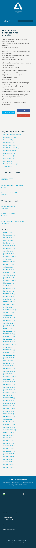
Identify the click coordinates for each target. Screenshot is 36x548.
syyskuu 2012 (7, 440)
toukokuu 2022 (8, 334)
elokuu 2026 (7, 232)
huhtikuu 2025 (7, 270)
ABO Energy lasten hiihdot (11, 134)
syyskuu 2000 (7, 464)
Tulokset (6, 166)
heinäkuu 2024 (7, 288)
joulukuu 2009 (7, 454)
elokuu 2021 (7, 347)
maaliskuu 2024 (8, 299)
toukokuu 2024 (8, 294)
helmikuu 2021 (7, 355)
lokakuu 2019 (7, 379)
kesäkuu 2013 (7, 438)
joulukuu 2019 (7, 374)
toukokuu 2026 (8, 240)
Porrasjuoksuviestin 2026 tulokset (12, 185)
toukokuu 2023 (8, 315)
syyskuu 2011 (7, 443)
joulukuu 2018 (7, 390)
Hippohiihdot (7, 142)
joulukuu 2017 (7, 411)
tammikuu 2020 (8, 371)
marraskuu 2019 (8, 376)
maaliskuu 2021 (8, 352)
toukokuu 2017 (8, 419)
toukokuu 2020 (8, 360)
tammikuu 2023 (8, 323)
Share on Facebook (24, 110)
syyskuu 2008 (7, 459)
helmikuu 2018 (7, 406)
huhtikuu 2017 (7, 422)
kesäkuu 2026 (7, 238)
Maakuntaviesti (8, 156)
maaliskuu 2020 (8, 366)
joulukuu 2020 (7, 358)
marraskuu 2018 (8, 392)
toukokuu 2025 (8, 267)
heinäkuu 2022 (7, 331)
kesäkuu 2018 (7, 395)
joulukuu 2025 (7, 254)
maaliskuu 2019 (8, 382)
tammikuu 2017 (8, 427)
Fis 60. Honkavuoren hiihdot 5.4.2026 (13, 221)
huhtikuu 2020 (7, 363)
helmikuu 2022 (7, 339)
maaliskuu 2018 (8, 403)
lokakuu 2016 (7, 432)
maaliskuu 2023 (8, 318)
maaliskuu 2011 (8, 446)
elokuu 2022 (7, 328)
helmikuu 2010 (7, 451)
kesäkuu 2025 (7, 264)
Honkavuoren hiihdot (9, 145)
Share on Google (24, 115)
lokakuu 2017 (7, 414)
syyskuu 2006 (7, 462)
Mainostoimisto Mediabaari (22, 542)
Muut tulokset (7, 158)
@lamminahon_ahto (9, 530)
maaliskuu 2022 (8, 336)
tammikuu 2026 (8, 251)
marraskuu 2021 (8, 344)
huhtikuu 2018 (7, 400)
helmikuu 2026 (7, 248)
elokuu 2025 (7, 259)
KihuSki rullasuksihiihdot (10, 148)
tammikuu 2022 (8, 342)
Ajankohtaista (7, 137)
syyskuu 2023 (7, 312)
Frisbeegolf (7, 140)
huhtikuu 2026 (7, 243)
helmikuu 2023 (7, 320)
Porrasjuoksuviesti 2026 (9, 193)
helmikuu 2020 (7, 368)
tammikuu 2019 (8, 387)
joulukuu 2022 (7, 326)
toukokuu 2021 (8, 350)
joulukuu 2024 (7, 278)
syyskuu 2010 (7, 448)
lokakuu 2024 (7, 283)
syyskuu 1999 (7, 467)
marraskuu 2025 (8, 256)
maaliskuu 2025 (8, 272)
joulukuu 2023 (7, 307)
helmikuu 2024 (7, 302)
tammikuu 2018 (8, 408)
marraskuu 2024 (8, 280)
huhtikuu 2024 (7, 296)
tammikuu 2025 (8, 275)
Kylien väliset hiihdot (9, 150)
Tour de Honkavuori (9, 164)
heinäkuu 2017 (7, 416)
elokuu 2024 (7, 286)
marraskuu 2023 (8, 310)
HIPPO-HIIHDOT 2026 (8, 214)
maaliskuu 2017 (8, 424)
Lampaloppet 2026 (7, 178)
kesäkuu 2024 (7, 291)
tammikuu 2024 (8, 304)
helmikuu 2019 (7, 384)
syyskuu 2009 (7, 456)
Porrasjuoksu (7, 161)
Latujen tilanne (8, 153)
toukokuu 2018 (8, 398)
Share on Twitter (9, 112)
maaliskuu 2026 (8, 246)
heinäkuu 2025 (7, 262)
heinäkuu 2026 (7, 235)
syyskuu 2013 (7, 435)
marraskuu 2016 (8, 430)
